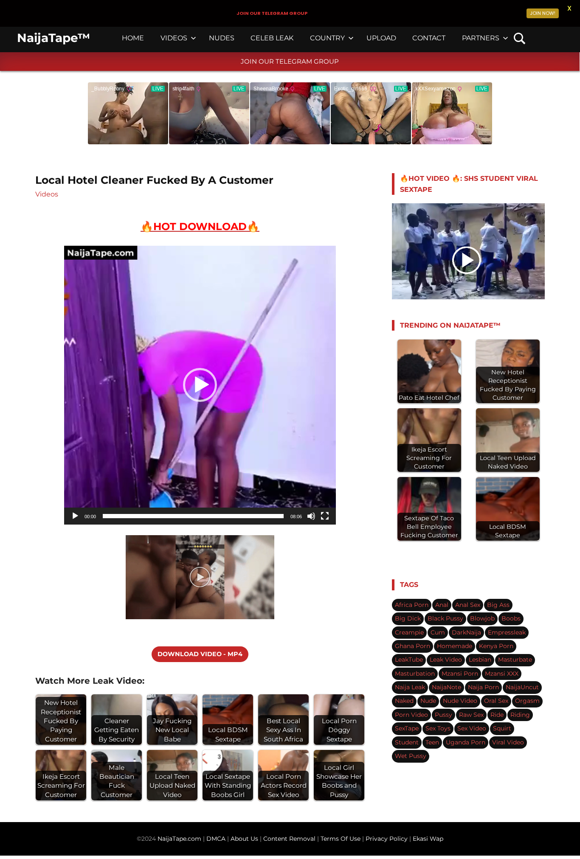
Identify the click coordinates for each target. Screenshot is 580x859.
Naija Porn (483, 687)
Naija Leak (410, 687)
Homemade (454, 646)
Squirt (502, 728)
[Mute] (311, 516)
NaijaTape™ (53, 38)
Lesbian (480, 659)
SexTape (407, 728)
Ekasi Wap (428, 838)
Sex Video (471, 728)
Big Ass (498, 605)
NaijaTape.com (179, 838)
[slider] (193, 516)
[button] (200, 385)
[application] (200, 385)
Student (407, 742)
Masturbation (415, 673)
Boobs (511, 618)
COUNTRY (327, 38)
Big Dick (408, 618)
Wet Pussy (410, 756)
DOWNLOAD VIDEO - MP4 (200, 654)
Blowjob (482, 618)
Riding (520, 715)
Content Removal (288, 838)
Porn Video (411, 715)
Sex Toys (437, 728)
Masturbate (515, 659)
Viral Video (508, 742)
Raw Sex (471, 715)
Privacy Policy (387, 838)
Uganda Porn (465, 742)
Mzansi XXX (501, 673)
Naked (404, 701)
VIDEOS (173, 38)
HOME (133, 38)
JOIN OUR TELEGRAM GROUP (290, 61)
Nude (428, 701)
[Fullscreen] (325, 516)
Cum (438, 632)
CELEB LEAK (272, 38)
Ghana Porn (412, 646)
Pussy (443, 715)
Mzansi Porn (460, 673)
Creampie (409, 632)
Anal (441, 605)
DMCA (216, 838)
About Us (245, 838)
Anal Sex (467, 605)
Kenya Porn (496, 646)
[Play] (75, 516)
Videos (46, 194)
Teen (432, 742)
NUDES (221, 38)
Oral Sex (496, 701)
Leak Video (446, 659)
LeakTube (409, 659)
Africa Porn (411, 605)
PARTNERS (480, 38)
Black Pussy (445, 618)
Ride (497, 715)
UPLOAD (381, 38)
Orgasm (527, 701)
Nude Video (460, 701)
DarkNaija (466, 632)
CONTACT (428, 38)
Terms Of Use (340, 838)
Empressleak (507, 632)
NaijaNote (446, 687)
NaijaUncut (522, 687)
